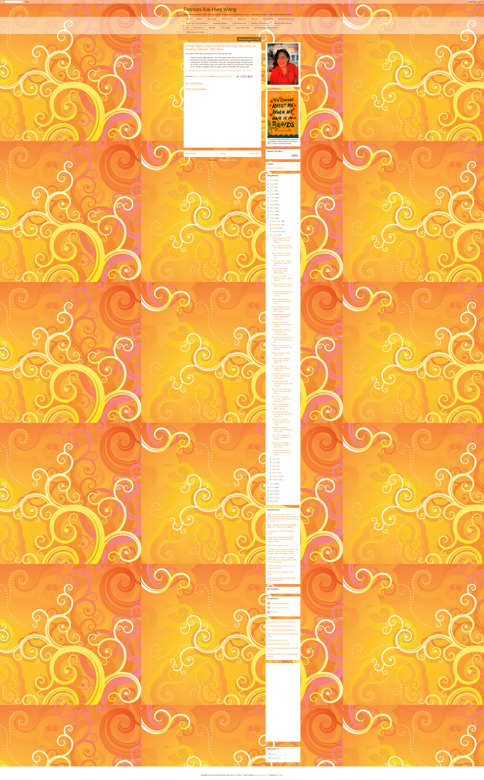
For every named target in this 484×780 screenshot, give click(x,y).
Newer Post (191, 154)
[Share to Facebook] (249, 76)
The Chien (274, 612)
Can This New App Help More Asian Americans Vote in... (282, 391)
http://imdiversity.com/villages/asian (281, 630)
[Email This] (241, 76)
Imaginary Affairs (220, 23)
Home (188, 19)
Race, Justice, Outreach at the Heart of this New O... (282, 248)
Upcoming (211, 19)
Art (187, 28)
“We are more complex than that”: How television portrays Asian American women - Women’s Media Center (282, 551)
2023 (272, 191)
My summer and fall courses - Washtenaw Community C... (281, 399)
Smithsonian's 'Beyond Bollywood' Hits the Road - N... (281, 360)
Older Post (254, 154)
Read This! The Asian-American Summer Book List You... (281, 406)
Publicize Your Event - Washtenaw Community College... (282, 324)
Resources (198, 28)
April (274, 469)
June (274, 462)
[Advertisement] (277, 701)
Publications (227, 19)
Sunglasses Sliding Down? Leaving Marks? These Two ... (282, 429)
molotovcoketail (262, 775)
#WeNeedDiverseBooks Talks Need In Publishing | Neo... (281, 332)
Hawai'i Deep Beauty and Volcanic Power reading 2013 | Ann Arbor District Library (281, 539)
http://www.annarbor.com (277, 640)
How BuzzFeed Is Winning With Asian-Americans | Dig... (282, 340)
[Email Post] (237, 76)
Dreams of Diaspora (260, 23)
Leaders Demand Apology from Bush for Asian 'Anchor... (282, 294)
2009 (272, 501)
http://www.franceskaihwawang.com (281, 622)
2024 (272, 187)
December (276, 221)
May (274, 466)
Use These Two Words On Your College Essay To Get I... (282, 437)
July (274, 459)
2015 (272, 218)
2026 (272, 180)
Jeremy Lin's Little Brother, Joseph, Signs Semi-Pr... (282, 278)
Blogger (280, 775)
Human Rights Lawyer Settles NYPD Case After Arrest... (281, 309)
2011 (272, 494)
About (199, 19)
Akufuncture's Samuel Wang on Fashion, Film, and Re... (282, 347)
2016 (272, 215)
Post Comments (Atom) (227, 160)
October (275, 228)
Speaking (242, 19)
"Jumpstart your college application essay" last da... (281, 263)
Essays (254, 19)
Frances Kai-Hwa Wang (210, 9)
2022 (272, 194)
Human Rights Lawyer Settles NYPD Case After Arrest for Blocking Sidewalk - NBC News (218, 71)
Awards (212, 28)
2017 (272, 211)
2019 (272, 204)
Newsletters (268, 19)
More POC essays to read (277, 545)
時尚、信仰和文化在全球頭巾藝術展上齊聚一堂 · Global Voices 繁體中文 (282, 526)
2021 (272, 198)
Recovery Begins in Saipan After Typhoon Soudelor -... (281, 368)
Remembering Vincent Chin (266, 28)
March (275, 473)
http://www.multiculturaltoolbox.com (281, 626)
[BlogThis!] (244, 76)
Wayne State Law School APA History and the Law (282, 255)
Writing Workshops (286, 19)
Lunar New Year (242, 28)
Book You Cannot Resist (196, 23)
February (276, 476)
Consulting (225, 28)
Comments (275, 758)
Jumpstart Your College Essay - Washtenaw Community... (281, 317)
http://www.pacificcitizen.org (278, 644)
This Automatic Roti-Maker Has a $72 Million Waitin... (280, 271)
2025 (272, 184)
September (277, 231)
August (275, 235)
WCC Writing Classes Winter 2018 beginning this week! (281, 579)
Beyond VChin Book (282, 23)
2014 (272, 484)
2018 (272, 208)
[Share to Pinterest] (251, 76)
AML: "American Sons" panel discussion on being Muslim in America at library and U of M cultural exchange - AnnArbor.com (282, 518)
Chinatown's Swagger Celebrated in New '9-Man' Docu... (281, 445)
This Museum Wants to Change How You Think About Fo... (282, 414)
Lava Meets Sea (239, 23)
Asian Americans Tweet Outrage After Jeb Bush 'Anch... (282, 301)
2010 (272, 498)
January (275, 480)
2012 (272, 491)
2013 (272, 487)
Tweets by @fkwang (275, 168)
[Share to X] (246, 76)
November (276, 225)
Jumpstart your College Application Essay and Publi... (281, 452)
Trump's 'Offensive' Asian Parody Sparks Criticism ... (282, 286)
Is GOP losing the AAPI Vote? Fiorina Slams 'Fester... (281, 240)
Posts (272, 754)
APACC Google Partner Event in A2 (281, 354)
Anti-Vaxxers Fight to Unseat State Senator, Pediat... (281, 422)
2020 (272, 201)
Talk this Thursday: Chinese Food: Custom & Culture (281, 567)
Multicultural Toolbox (195, 32)
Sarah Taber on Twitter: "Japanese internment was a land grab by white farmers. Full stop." (281, 560)
